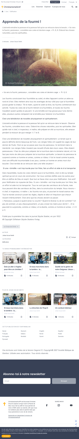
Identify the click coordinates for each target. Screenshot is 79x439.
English (42, 331)
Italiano (23, 333)
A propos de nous (58, 7)
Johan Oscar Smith (16, 41)
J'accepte (6, 436)
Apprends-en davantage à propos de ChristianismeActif (20, 416)
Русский (5, 339)
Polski (60, 333)
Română (23, 336)
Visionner (39, 7)
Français (5, 333)
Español (60, 331)
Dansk (4, 331)
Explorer (48, 7)
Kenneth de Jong (9, 272)
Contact (64, 2)
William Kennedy (59, 272)
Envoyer (64, 381)
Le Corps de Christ (10, 226)
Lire (33, 7)
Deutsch (23, 331)
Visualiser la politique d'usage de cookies (35, 433)
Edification (13, 11)
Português (5, 336)
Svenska (60, 336)
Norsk (41, 333)
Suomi (41, 336)
